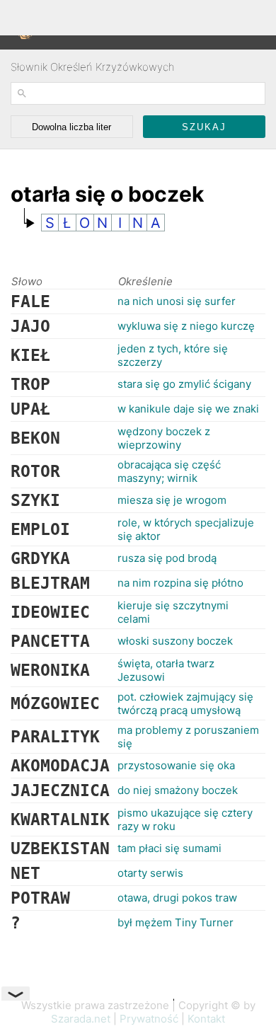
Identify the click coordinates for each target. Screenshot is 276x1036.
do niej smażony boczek (177, 790)
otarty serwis (150, 873)
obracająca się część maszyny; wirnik (169, 471)
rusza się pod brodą (167, 558)
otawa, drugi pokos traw (177, 897)
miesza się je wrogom (171, 500)
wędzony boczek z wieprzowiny (163, 438)
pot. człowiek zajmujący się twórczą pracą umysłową (185, 703)
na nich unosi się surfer (176, 301)
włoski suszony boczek (175, 641)
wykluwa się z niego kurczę (186, 326)
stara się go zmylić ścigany (184, 384)
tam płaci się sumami (169, 848)
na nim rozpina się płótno (180, 582)
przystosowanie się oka (176, 765)
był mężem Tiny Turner (175, 922)
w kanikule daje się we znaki (188, 408)
